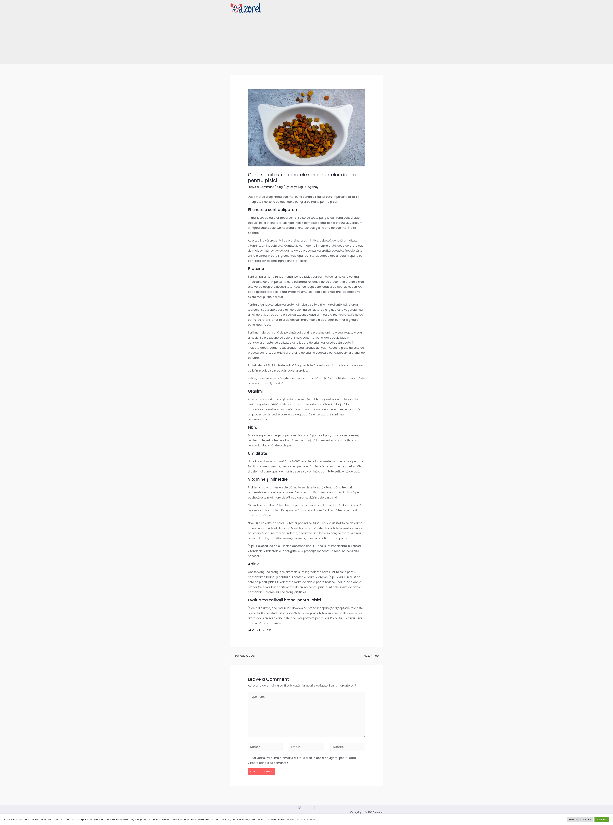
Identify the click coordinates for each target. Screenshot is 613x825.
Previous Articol (242, 656)
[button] (381, 8)
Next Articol (373, 656)
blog (280, 187)
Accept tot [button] (601, 819)
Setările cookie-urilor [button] (580, 819)
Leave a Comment (261, 187)
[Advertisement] (306, 39)
